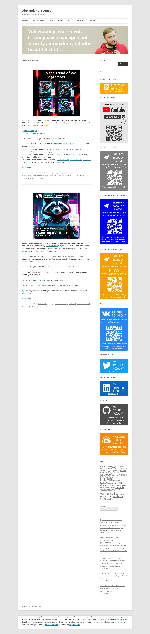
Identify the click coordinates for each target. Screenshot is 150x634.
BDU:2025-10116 (63, 160)
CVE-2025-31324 (62, 149)
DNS (126, 468)
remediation (123, 485)
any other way (74, 625)
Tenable (119, 487)
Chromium (116, 466)
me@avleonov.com (51, 625)
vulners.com (106, 496)
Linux (123, 470)
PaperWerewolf (27, 176)
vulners (121, 494)
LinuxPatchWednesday (109, 472)
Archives (103, 506)
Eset (64, 173)
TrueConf (76, 176)
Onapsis (83, 173)
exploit (114, 470)
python (119, 482)
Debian (122, 468)
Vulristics (118, 496)
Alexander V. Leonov (36, 11)
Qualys (103, 485)
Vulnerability (42, 173)
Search (102, 60)
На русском (92, 21)
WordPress (115, 499)
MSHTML (115, 475)
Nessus (123, 474)
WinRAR (24, 178)
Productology (38, 21)
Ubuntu (113, 491)
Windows (105, 498)
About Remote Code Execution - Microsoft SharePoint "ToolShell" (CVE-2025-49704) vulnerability (113, 548)
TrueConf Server (52, 246)
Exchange (107, 470)
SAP (63, 176)
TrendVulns (68, 176)
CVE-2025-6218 (56, 144)
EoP (101, 471)
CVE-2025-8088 (68, 144)
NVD (102, 477)
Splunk (112, 488)
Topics (51, 21)
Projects (25, 21)
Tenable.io (103, 489)
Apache (102, 466)
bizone (60, 173)
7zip (56, 173)
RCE (115, 485)
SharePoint (104, 487)
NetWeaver (76, 173)
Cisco (109, 468)
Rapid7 (110, 485)
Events (60, 21)
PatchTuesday (106, 478)
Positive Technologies (108, 483)
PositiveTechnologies (40, 176)
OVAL (113, 477)
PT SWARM (37, 251)
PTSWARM (50, 176)
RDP (118, 485)
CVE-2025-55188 (55, 154)
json (118, 471)
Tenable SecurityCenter (113, 489)
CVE (113, 468)
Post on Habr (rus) (30, 131)
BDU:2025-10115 (76, 160)
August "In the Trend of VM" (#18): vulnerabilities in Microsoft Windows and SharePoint (112, 563)
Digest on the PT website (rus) (35, 133)
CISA (121, 466)
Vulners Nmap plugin (115, 530)
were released (42, 280)
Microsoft (106, 475)
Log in (102, 72)
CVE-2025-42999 (75, 149)
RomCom (58, 176)
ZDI (120, 499)
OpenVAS (107, 477)
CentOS (109, 466)
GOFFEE (69, 173)
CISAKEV (103, 468)
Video (69, 21)
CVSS (117, 468)
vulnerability (84, 176)
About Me (79, 21)
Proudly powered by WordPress (31, 606)
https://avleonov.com (118, 622)
